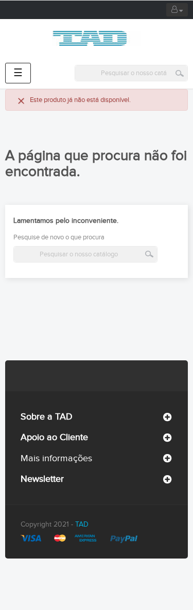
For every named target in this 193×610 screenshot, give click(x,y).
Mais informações (56, 458)
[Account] (177, 9)
